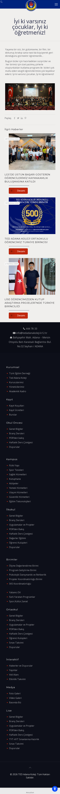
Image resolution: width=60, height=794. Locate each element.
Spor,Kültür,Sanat (18, 601)
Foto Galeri (15, 693)
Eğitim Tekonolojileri (20, 501)
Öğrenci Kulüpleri (18, 542)
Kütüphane (15, 478)
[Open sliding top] (3, 3)
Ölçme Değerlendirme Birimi (23, 565)
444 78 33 (31, 328)
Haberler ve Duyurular (21, 665)
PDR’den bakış (16, 437)
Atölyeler (13, 483)
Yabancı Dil (15, 592)
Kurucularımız (16, 382)
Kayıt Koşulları (16, 405)
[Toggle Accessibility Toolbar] (55, 789)
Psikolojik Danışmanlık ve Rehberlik (27, 574)
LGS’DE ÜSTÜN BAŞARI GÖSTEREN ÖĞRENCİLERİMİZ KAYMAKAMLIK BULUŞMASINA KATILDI (27, 178)
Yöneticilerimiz (16, 386)
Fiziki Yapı (14, 465)
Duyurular (14, 446)
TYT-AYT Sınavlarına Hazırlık (24, 739)
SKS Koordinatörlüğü (20, 583)
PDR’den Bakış (16, 529)
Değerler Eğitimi (17, 538)
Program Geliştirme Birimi (22, 570)
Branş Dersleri (16, 433)
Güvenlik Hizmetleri (19, 496)
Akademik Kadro (17, 391)
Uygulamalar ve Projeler (21, 524)
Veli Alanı (14, 674)
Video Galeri (15, 698)
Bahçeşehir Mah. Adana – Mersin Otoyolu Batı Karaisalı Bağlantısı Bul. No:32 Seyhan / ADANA (30, 342)
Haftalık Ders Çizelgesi (21, 442)
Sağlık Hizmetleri (18, 474)
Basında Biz (15, 702)
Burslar (13, 414)
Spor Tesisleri (16, 469)
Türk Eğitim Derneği (19, 373)
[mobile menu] (56, 4)
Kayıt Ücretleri (16, 410)
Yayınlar (13, 670)
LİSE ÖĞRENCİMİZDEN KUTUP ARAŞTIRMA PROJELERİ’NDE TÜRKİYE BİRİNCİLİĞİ (30, 303)
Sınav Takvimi (16, 642)
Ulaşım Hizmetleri (18, 492)
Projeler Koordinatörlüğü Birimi (25, 579)
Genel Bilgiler (16, 428)
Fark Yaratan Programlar (22, 596)
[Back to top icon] (30, 768)
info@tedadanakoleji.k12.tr (31, 333)
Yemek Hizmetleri (18, 487)
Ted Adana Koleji (18, 377)
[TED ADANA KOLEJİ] (31, 4)
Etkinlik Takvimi (17, 679)
